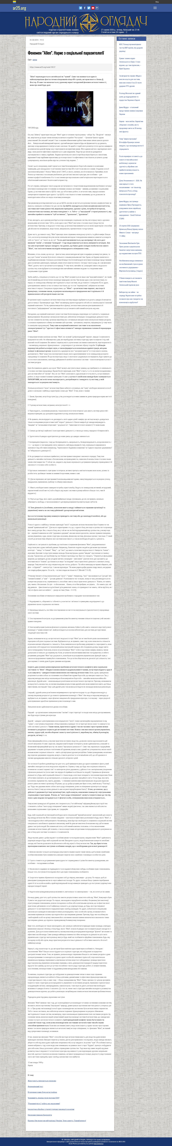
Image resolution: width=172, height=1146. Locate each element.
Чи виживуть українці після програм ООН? (43, 1098)
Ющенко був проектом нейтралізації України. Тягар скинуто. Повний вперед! (57, 1121)
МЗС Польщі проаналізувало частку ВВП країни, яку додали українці (131, 47)
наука (35, 60)
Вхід (157, 2)
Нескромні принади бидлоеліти (40, 1115)
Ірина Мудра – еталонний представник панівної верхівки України (131, 110)
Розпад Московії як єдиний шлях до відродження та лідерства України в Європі (129, 96)
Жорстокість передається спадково (42, 1081)
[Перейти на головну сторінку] (86, 23)
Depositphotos (98, 1144)
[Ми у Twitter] (88, 7)
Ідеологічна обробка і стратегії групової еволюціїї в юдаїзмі (51, 1109)
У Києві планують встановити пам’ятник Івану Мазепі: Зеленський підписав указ (130, 281)
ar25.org (19, 8)
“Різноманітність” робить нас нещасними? (44, 1103)
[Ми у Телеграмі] (80, 7)
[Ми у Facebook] (84, 7)
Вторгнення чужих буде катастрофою (42, 1092)
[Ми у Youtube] (93, 7)
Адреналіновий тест (35, 1086)
